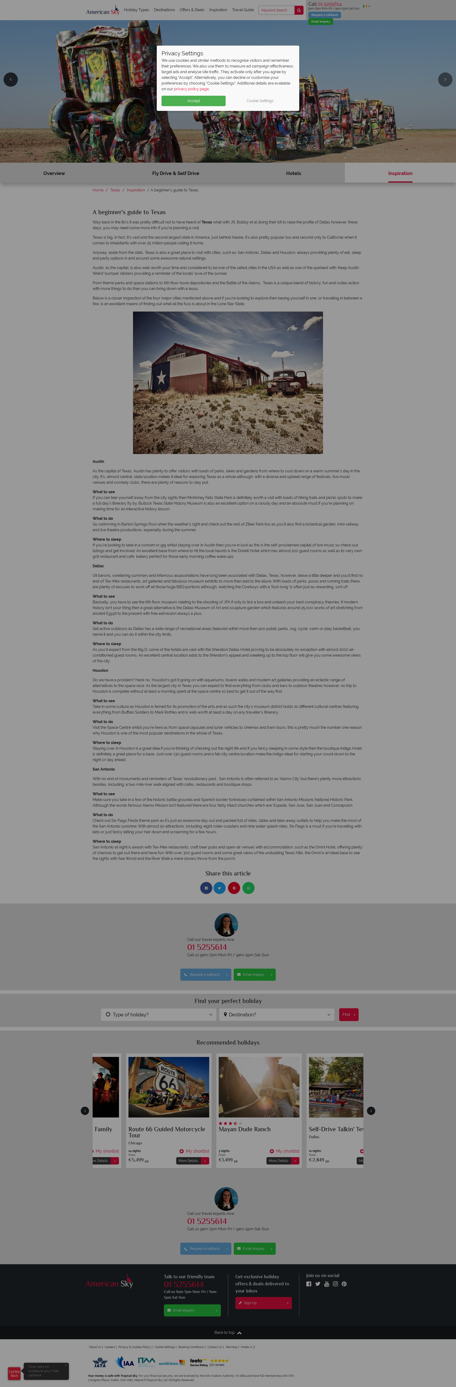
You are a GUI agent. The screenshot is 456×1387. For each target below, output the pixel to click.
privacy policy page (191, 89)
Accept (193, 101)
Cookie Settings (260, 101)
